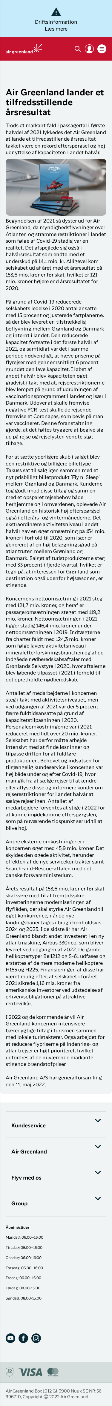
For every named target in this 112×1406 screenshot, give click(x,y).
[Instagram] (36, 1338)
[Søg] (77, 48)
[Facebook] (23, 1338)
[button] (89, 48)
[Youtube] (10, 1338)
